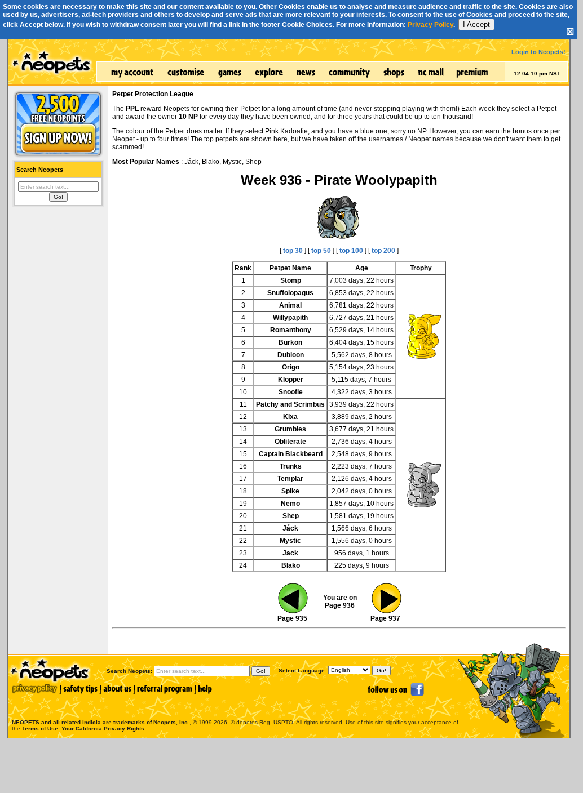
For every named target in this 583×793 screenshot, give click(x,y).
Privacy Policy (430, 25)
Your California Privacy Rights (102, 728)
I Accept (476, 24)
